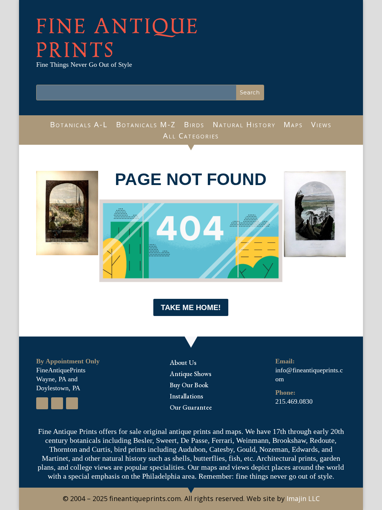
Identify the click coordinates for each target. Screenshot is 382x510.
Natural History (244, 125)
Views (321, 125)
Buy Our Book (189, 385)
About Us (183, 363)
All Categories (191, 137)
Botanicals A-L (79, 125)
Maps (293, 125)
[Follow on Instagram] (57, 403)
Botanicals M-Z (146, 125)
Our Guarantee (191, 408)
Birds (194, 125)
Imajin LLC (303, 498)
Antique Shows (190, 374)
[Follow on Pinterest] (72, 403)
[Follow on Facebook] (42, 403)
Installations (186, 397)
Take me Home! (191, 307)
